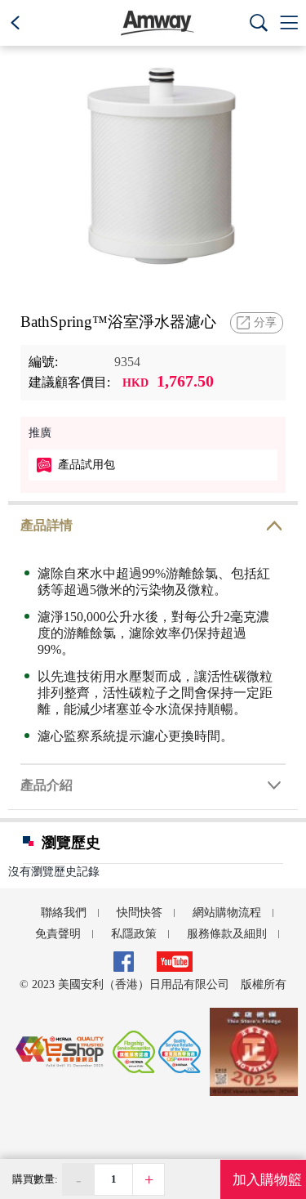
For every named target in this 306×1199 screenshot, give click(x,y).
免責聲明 (58, 934)
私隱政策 (134, 934)
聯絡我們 (63, 913)
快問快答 (139, 913)
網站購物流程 (227, 913)
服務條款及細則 (227, 934)
